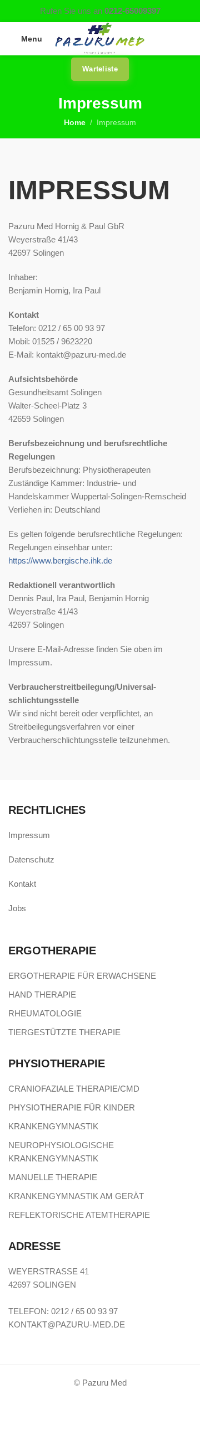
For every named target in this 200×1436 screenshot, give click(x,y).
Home (75, 122)
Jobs (17, 908)
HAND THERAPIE (42, 994)
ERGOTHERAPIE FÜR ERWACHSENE (82, 975)
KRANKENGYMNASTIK (53, 1126)
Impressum (29, 835)
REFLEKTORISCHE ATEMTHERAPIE (79, 1215)
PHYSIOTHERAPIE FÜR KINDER (71, 1107)
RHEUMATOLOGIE (45, 1013)
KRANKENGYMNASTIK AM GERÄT (76, 1196)
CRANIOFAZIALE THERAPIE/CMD (73, 1088)
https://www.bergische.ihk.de (60, 560)
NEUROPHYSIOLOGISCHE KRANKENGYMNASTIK (61, 1151)
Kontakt (22, 884)
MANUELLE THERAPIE (52, 1177)
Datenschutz (31, 859)
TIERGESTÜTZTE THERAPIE (64, 1032)
